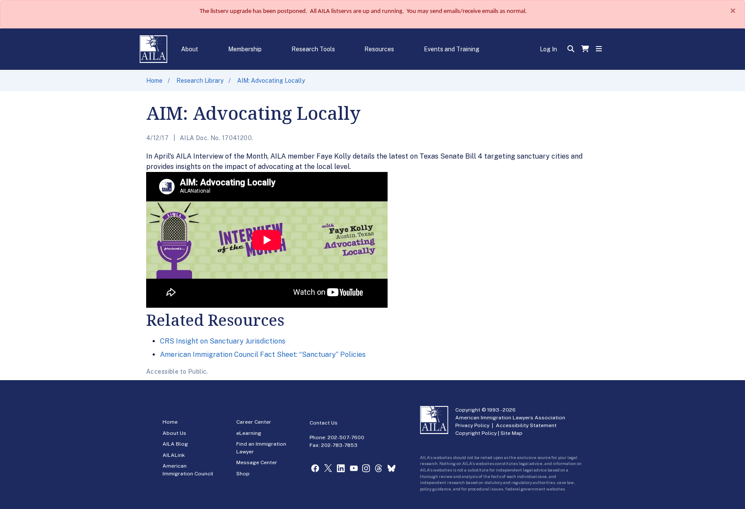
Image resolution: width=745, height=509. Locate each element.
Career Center (253, 422)
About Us (174, 433)
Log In (548, 49)
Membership (245, 49)
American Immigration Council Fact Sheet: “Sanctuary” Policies (263, 354)
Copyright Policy (476, 433)
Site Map (512, 433)
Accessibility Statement (526, 425)
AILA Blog (175, 444)
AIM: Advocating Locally (271, 80)
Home (154, 80)
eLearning (248, 433)
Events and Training (451, 49)
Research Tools (313, 49)
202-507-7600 (346, 437)
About (189, 49)
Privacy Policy (472, 425)
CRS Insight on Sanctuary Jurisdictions (222, 341)
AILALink (174, 455)
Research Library (199, 80)
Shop (243, 474)
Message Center (256, 462)
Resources (379, 49)
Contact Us (324, 423)
